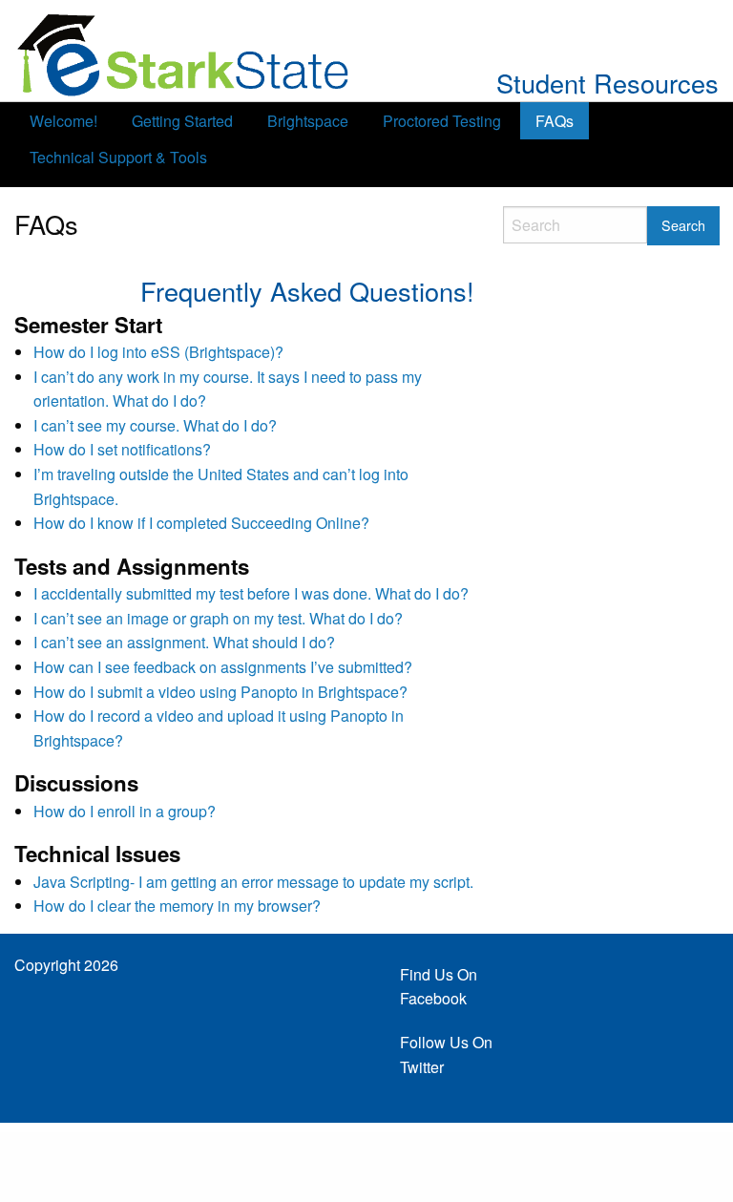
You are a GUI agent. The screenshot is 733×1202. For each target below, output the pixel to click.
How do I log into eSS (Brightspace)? (158, 352)
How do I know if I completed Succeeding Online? (201, 523)
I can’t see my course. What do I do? (155, 425)
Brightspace (307, 121)
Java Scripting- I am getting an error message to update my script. (253, 882)
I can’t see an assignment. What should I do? (184, 642)
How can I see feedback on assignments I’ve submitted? (222, 667)
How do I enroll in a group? (124, 811)
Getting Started (182, 121)
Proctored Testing (442, 121)
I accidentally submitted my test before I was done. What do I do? (251, 593)
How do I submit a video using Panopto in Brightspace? (220, 692)
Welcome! (63, 121)
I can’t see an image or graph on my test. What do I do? (218, 618)
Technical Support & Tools (118, 157)
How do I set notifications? (122, 449)
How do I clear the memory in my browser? (177, 906)
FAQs (554, 121)
